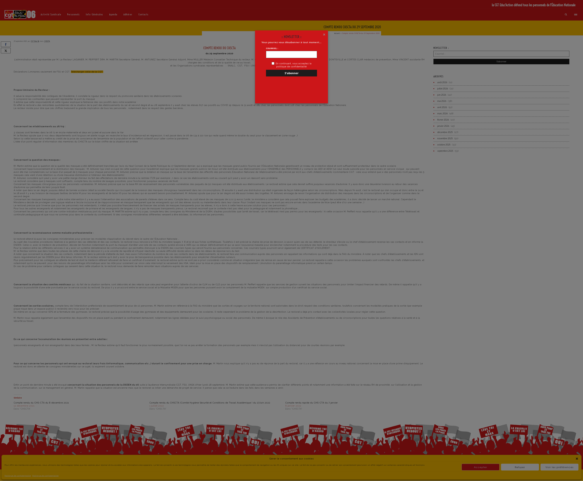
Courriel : (272, 48)
